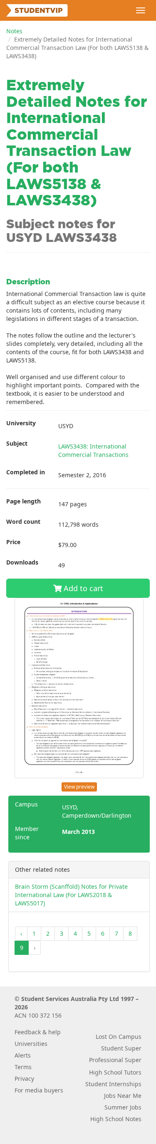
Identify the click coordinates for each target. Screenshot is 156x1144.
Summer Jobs (122, 1107)
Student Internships (113, 1084)
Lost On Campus (118, 1036)
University (21, 423)
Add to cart (82, 588)
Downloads (22, 562)
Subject (16, 443)
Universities (31, 1044)
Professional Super (115, 1060)
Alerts (23, 1055)
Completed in (25, 472)
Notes (14, 31)
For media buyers (39, 1090)
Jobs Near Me (122, 1096)
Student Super (121, 1048)
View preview (79, 786)
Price (13, 542)
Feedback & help (38, 1032)
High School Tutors (115, 1072)
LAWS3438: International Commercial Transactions (93, 450)
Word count (23, 521)
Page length (23, 501)
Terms (23, 1067)
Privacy (24, 1078)
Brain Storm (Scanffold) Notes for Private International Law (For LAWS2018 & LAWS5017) (71, 895)
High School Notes (115, 1119)
